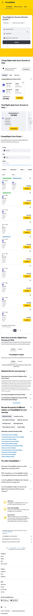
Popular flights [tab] (21, 427)
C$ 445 (5, 19)
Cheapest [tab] (4, 75)
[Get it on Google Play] (5, 600)
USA (19, 548)
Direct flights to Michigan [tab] (8, 420)
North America (13, 548)
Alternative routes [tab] (6, 416)
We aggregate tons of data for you (11, 539)
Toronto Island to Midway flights (9, 443)
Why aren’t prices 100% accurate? (11, 542)
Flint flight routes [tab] (6, 423)
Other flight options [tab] (18, 423)
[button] (2, 2)
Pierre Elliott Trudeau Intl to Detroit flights (12, 450)
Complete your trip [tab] (18, 416)
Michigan (23, 548)
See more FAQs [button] (16, 402)
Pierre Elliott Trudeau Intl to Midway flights (12, 445)
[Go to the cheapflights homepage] (11, 2)
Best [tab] (11, 75)
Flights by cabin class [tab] (22, 420)
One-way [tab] (16, 75)
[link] (13, 128)
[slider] (31, 165)
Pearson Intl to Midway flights (9, 439)
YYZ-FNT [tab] (20, 349)
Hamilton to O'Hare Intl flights (9, 452)
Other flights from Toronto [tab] (8, 427)
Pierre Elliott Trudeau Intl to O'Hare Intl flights (13, 437)
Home (7, 548)
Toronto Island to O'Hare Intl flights (10, 441)
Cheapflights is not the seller (9, 536)
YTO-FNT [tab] (13, 349)
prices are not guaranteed (7, 531)
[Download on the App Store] (14, 600)
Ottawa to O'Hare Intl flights (9, 448)
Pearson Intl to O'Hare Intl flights (10, 434)
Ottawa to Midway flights (8, 456)
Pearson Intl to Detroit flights (9, 454)
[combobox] (18, 150)
